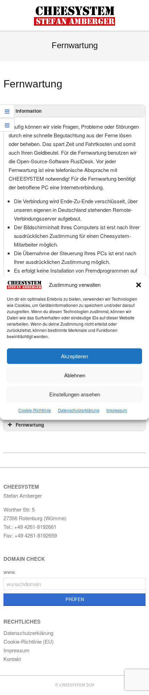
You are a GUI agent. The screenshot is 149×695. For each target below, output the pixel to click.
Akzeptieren (74, 356)
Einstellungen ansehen (74, 394)
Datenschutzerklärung (78, 410)
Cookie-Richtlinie (34, 410)
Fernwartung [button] (30, 424)
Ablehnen (74, 375)
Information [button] (29, 111)
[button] (138, 284)
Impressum (116, 410)
